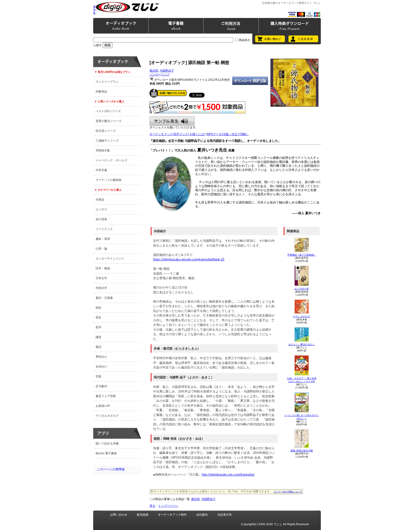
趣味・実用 (103, 239)
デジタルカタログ (107, 415)
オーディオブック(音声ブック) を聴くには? (178, 134)
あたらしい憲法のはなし (301, 344)
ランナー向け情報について (287, 491)
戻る (152, 505)
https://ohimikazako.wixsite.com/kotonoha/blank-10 (188, 259)
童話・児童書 (104, 298)
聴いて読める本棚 (107, 443)
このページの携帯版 (111, 469)
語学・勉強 (103, 268)
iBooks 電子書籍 (106, 453)
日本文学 (101, 278)
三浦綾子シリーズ (107, 140)
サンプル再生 (172, 121)
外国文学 (101, 288)
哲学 (98, 327)
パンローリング (160, 74)
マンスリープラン (107, 81)
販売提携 (142, 514)
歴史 (98, 317)
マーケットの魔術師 (108, 180)
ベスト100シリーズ (108, 111)
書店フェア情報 (106, 396)
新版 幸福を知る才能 (302, 450)
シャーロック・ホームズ (111, 160)
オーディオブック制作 (172, 514)
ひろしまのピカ (301, 316)
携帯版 (94, 9)
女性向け (101, 366)
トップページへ (168, 505)
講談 (98, 337)
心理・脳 (101, 248)
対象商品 (101, 91)
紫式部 (154, 70)
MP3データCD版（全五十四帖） (228, 134)
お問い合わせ (118, 514)
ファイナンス (104, 229)
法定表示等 (224, 514)
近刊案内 (101, 386)
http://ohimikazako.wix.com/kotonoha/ (228, 474)
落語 (98, 347)
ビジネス (101, 209)
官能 (98, 376)
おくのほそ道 (301, 288)
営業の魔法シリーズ (108, 121)
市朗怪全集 (103, 150)
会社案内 (202, 514)
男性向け (101, 356)
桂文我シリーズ (106, 130)
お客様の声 (103, 406)
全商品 (100, 199)
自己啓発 (101, 219)
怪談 (98, 307)
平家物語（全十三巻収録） (301, 254)
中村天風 (101, 170)
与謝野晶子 (167, 70)
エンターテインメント (110, 258)
